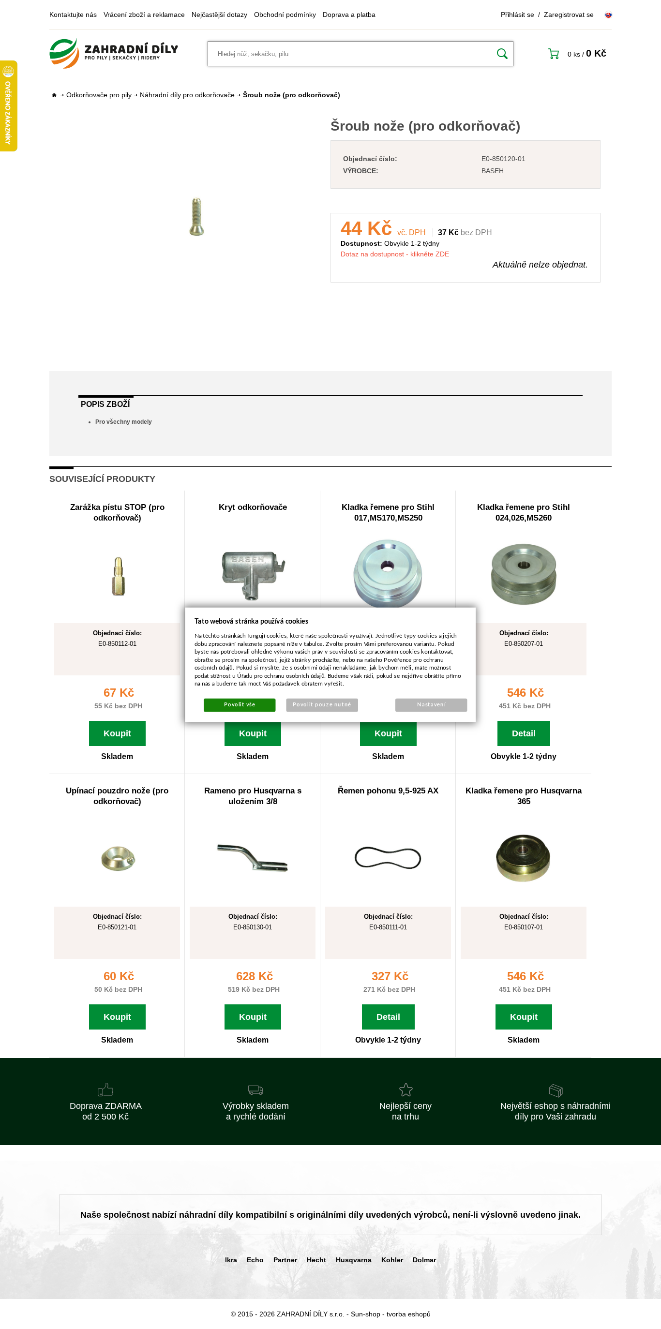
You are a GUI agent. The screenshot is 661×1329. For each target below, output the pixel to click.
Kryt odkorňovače (253, 507)
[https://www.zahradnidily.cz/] (113, 53)
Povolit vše (239, 704)
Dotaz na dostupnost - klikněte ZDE (395, 254)
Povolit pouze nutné (322, 704)
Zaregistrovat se (569, 14)
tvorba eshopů (409, 1314)
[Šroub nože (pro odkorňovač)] (195, 216)
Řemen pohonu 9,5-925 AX (388, 790)
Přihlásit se (517, 14)
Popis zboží (105, 404)
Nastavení (431, 704)
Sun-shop (365, 1314)
